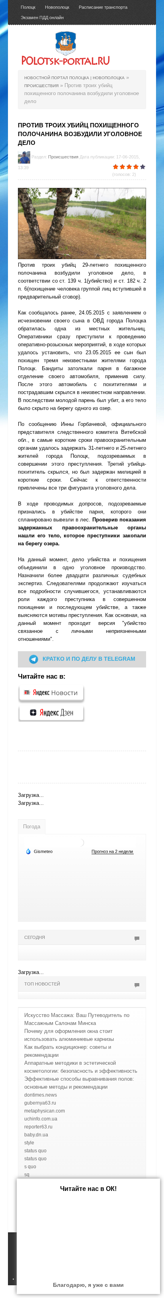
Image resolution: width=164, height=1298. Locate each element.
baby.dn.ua (36, 1135)
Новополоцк (57, 7)
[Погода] (39, 851)
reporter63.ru (38, 1127)
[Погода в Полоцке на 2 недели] (113, 851)
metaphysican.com (44, 1111)
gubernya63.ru (40, 1103)
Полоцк (28, 7)
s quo (30, 1166)
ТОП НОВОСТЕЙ (42, 984)
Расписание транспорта (103, 7)
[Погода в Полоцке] (80, 842)
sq (26, 1174)
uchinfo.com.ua (40, 1119)
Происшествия (63, 156)
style (29, 1143)
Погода (31, 827)
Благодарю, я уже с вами (88, 1285)
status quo (35, 1151)
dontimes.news (40, 1095)
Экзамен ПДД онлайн (42, 17)
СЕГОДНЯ (34, 937)
